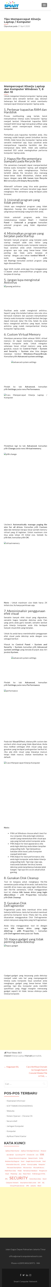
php (20, 1174)
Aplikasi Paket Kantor (16, 1136)
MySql (20, 1170)
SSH (39, 1182)
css (42, 1154)
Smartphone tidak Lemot (28, 1182)
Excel (22, 1161)
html (44, 1161)
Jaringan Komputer (15, 1126)
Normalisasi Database (30, 1170)
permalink (37, 1055)
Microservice (27, 1167)
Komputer (11, 1131)
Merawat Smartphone (14, 1167)
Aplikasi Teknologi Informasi (30, 1151)
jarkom (23, 1164)
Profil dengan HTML (38, 1174)
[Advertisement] (25, 56)
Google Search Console (33, 1161)
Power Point (27, 1174)
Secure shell (12, 1121)
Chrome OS (30, 1155)
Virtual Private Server (17, 1186)
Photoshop (14, 1174)
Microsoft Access (38, 1167)
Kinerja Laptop (17, 1055)
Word (39, 1186)
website (33, 1186)
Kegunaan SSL (11, 1066)
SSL (43, 1182)
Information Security (12, 1164)
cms (37, 1155)
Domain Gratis (33, 1158)
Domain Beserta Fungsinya (18, 1158)
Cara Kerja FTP (20, 1155)
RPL (6, 1179)
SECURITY (18, 1178)
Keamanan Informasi (16, 1100)
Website (10, 1111)
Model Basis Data (10, 1170)
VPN (27, 1186)
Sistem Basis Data (35, 1179)
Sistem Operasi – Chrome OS (19, 1116)
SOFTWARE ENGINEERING (20, 1106)
